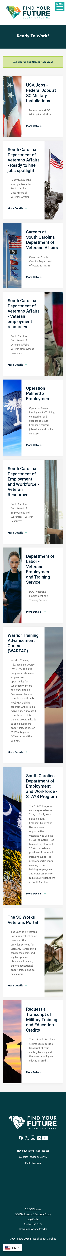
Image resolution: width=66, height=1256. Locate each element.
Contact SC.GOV (33, 1224)
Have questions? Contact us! (33, 1150)
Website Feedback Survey (33, 1156)
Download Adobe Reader (33, 1229)
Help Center (33, 1219)
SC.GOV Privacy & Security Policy (33, 1214)
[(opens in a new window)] (21, 1137)
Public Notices (33, 1163)
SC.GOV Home (33, 1209)
